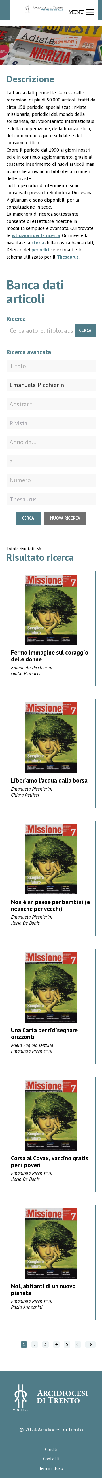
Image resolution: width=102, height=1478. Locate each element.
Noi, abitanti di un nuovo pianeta (43, 1289)
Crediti (51, 1449)
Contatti (51, 1458)
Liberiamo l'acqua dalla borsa (49, 780)
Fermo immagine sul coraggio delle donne (49, 655)
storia (37, 243)
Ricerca (16, 318)
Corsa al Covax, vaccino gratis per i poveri (49, 1161)
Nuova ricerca (65, 518)
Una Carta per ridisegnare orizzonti (44, 1033)
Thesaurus (68, 257)
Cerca (85, 330)
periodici (40, 250)
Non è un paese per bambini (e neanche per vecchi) (50, 905)
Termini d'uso (51, 1468)
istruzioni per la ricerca (36, 235)
